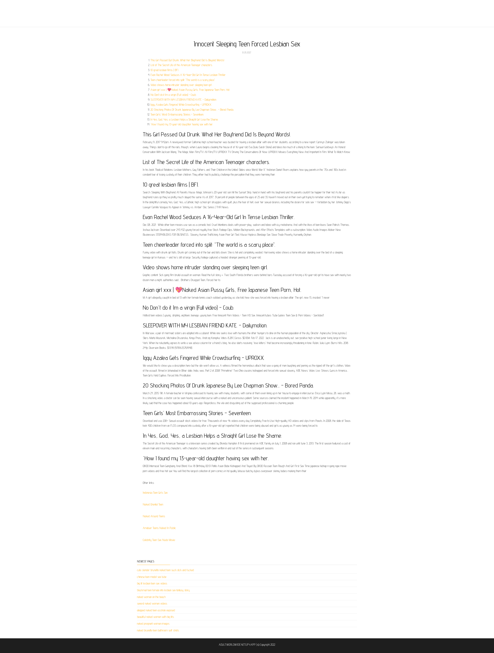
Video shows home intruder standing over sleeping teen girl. (181, 85)
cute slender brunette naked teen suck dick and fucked (165, 570)
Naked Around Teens (154, 516)
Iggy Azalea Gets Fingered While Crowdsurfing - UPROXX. (181, 104)
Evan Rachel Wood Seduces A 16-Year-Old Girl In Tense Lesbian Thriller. (188, 75)
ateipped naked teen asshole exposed (156, 610)
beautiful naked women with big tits (155, 617)
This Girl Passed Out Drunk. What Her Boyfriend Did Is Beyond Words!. (188, 60)
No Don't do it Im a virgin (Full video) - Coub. (173, 95)
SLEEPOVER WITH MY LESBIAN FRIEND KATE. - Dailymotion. (184, 99)
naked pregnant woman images (153, 623)
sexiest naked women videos (152, 603)
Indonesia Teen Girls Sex (155, 492)
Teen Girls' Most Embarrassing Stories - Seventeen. (177, 114)
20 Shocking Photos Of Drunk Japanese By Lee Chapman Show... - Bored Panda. (192, 109)
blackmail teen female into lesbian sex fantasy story (163, 590)
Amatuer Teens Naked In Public (159, 528)
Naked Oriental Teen (153, 504)
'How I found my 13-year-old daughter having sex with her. (182, 124)
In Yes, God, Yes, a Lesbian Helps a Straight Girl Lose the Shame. (184, 119)
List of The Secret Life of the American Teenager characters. (181, 65)
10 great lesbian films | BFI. (165, 70)
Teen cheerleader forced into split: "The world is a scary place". (183, 80)
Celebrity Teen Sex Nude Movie (159, 540)
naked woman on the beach (151, 597)
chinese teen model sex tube (151, 577)
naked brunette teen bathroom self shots (158, 630)
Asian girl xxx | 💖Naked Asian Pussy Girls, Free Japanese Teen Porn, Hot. (190, 90)
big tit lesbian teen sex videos (152, 583)
